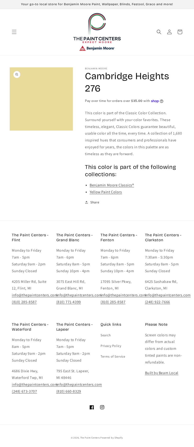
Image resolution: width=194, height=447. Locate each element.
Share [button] (94, 202)
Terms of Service (113, 356)
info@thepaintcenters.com (34, 295)
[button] (14, 32)
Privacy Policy (111, 346)
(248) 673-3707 (24, 391)
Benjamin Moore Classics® (112, 185)
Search (106, 335)
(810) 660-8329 (68, 391)
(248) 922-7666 (157, 301)
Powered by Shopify (111, 437)
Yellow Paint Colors (106, 191)
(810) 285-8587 (24, 301)
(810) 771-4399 (68, 301)
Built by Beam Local (161, 372)
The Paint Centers (90, 437)
